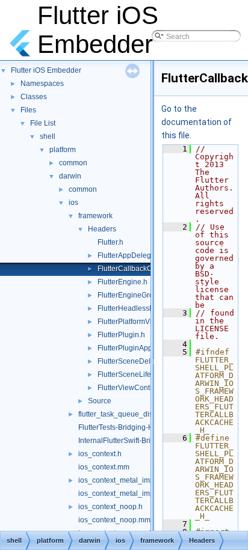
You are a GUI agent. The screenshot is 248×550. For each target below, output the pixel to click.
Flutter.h (110, 242)
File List (42, 123)
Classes (33, 97)
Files (28, 110)
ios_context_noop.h (110, 507)
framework (95, 216)
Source (99, 401)
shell (47, 136)
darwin (70, 176)
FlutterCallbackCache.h (136, 268)
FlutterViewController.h (135, 387)
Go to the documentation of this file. (196, 122)
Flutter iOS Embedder (46, 70)
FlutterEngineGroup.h (133, 295)
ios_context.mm (103, 467)
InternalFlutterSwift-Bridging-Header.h (140, 440)
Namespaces (42, 83)
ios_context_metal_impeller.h (126, 480)
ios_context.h (100, 454)
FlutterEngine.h (122, 282)
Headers (102, 229)
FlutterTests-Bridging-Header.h (128, 427)
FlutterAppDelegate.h (132, 255)
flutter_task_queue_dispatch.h (127, 414)
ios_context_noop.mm (114, 520)
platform (62, 149)
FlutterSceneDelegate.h (136, 361)
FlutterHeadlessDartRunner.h (145, 308)
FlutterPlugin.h (121, 335)
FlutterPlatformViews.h (134, 321)
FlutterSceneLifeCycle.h (137, 374)
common (73, 163)
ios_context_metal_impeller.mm (130, 493)
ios (73, 202)
